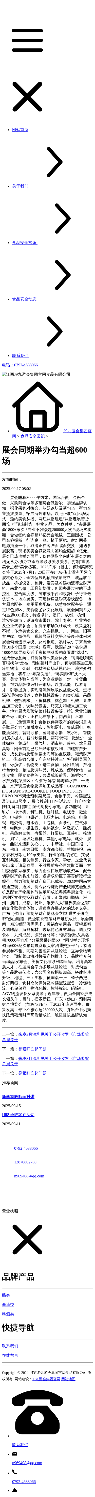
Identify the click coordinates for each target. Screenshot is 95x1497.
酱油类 (8, 1304)
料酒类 (8, 1314)
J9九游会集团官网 (46, 1379)
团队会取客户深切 (18, 1115)
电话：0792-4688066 (20, 365)
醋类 (6, 1295)
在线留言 (10, 1355)
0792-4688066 (26, 1148)
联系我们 (10, 1346)
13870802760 (25, 1162)
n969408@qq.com (29, 1176)
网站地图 (68, 1379)
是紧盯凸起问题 (32, 1049)
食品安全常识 (33, 436)
